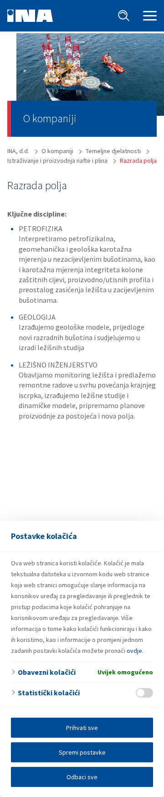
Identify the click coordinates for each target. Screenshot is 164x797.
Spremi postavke (82, 752)
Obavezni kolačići (47, 672)
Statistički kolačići (49, 692)
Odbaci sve (82, 777)
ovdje (134, 651)
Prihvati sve (82, 728)
